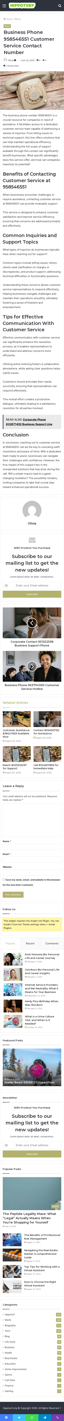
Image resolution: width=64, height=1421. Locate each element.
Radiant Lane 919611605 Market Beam (31, 1082)
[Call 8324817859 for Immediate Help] (47, 754)
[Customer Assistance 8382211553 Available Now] (17, 719)
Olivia (10, 60)
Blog (7, 1336)
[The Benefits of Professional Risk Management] (12, 1239)
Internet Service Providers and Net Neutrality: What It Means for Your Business (41, 988)
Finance (9, 1385)
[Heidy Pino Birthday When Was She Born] (13, 1006)
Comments (52, 943)
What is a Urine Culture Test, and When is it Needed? (39, 1020)
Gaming (9, 1391)
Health (8, 1352)
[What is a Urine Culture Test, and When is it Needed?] (13, 1021)
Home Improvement (16, 1369)
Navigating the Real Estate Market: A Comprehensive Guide (41, 1254)
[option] (32, 1067)
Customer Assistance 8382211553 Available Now (16, 733)
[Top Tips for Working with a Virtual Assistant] (12, 1271)
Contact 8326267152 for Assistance (46, 732)
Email (7, 854)
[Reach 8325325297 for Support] (17, 754)
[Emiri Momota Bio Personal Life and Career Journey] (13, 959)
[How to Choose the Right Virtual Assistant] (12, 1286)
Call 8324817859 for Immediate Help (46, 767)
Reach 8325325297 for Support (15, 767)
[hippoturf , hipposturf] (22, 5)
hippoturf (10, 1314)
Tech (7, 1331)
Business (10, 1347)
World (17, 19)
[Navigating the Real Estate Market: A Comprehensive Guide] (12, 1255)
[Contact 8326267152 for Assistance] (47, 719)
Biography (10, 1325)
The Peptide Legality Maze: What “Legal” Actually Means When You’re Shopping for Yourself (29, 1218)
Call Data (10, 1380)
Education (10, 1363)
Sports (8, 1374)
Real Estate (11, 1358)
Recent (30, 943)
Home (9, 19)
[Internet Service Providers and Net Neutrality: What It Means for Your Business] (13, 989)
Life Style (10, 1341)
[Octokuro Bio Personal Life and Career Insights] (13, 974)
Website (7, 867)
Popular (10, 943)
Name (7, 841)
